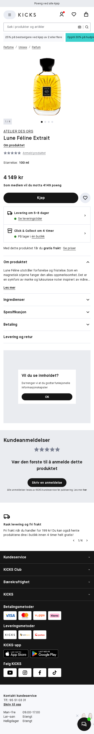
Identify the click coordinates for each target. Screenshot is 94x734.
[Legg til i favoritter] (85, 198)
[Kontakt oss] (84, 724)
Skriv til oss (12, 704)
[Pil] (87, 540)
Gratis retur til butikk (47, 4)
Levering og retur (18, 337)
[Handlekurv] (86, 15)
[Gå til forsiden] (27, 14)
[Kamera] (79, 27)
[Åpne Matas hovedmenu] (9, 14)
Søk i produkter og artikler (25, 27)
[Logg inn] (61, 15)
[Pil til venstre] (73, 540)
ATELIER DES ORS (18, 131)
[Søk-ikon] (86, 27)
